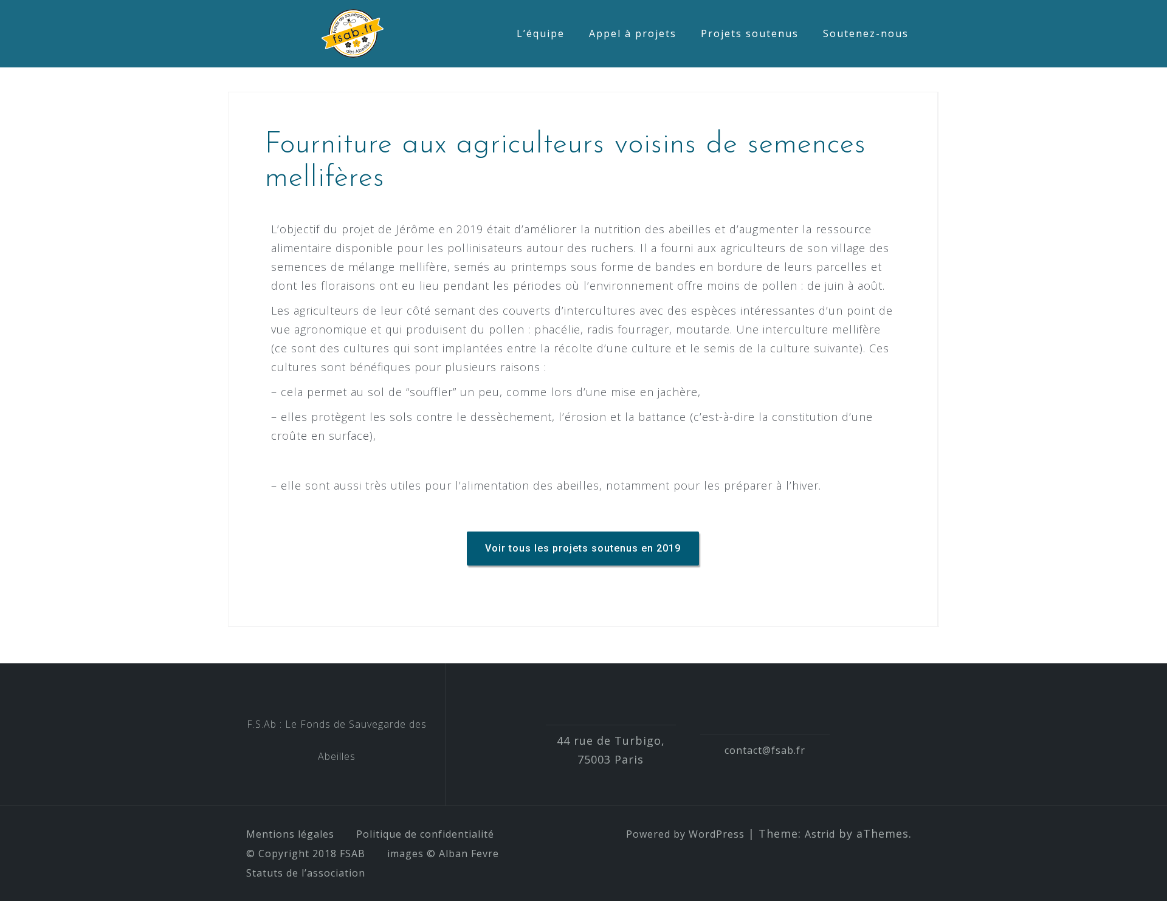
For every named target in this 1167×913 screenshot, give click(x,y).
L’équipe (541, 33)
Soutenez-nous (866, 33)
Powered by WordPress (685, 834)
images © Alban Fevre (443, 853)
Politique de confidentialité (425, 834)
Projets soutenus (750, 33)
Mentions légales (290, 834)
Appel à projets (632, 33)
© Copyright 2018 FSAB (305, 853)
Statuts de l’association (305, 873)
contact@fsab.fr (765, 750)
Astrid (820, 834)
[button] (583, 549)
